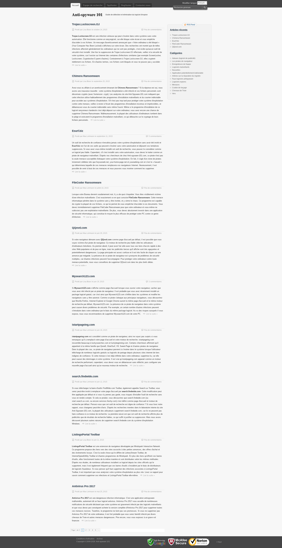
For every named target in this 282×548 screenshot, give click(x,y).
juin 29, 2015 (102, 233)
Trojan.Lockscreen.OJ (86, 24)
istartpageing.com (83, 324)
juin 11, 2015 (99, 440)
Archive (100, 539)
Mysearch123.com (83, 276)
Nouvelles (176, 70)
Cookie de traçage (179, 88)
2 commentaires (155, 282)
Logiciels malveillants (180, 67)
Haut (219, 542)
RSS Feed (191, 25)
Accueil (75, 5)
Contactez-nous (143, 5)
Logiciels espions (179, 82)
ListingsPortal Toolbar (86, 434)
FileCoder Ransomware (86, 182)
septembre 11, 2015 (105, 136)
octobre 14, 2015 (100, 30)
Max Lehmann (88, 136)
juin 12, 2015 (102, 382)
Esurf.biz (77, 130)
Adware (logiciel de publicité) (183, 58)
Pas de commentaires (153, 30)
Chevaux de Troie (179, 91)
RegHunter (126, 5)
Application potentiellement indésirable (187, 73)
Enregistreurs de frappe (181, 64)
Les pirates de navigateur (182, 61)
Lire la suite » (80, 65)
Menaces (175, 85)
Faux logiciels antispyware (182, 79)
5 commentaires (155, 136)
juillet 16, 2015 (103, 188)
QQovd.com (79, 227)
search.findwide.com (85, 376)
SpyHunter (112, 5)
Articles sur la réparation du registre (186, 76)
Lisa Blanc (87, 30)
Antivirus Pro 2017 (83, 486)
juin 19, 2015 (99, 282)
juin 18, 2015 (102, 330)
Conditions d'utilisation (85, 539)
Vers (174, 94)
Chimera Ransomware (86, 75)
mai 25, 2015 (102, 492)
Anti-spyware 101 (87, 14)
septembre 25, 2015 (102, 81)
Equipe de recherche (93, 5)
